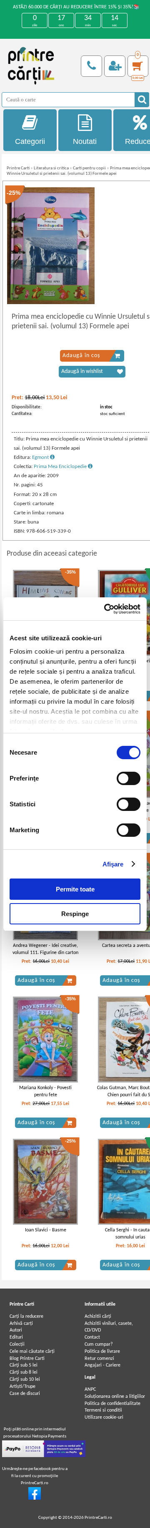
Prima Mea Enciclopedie (61, 466)
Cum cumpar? (99, 1344)
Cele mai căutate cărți (32, 1351)
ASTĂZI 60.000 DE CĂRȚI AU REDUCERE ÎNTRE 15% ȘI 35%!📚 (76, 7)
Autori (16, 1330)
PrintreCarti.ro (98, 1517)
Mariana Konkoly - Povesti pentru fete (45, 1091)
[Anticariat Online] (34, 1498)
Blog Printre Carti (27, 1358)
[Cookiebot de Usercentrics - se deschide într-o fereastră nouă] (105, 609)
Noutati (85, 141)
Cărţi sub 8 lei (24, 1372)
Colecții (17, 1344)
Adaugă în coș (81, 355)
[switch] (128, 778)
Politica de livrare (102, 1351)
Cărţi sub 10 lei (25, 1379)
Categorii (30, 141)
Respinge (75, 913)
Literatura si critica (51, 168)
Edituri (16, 1337)
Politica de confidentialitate (112, 1403)
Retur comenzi (99, 1358)
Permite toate (75, 889)
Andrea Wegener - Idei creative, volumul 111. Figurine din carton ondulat (45, 952)
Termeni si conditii (103, 1410)
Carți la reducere (26, 1316)
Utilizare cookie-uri (104, 1417)
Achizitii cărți (98, 1316)
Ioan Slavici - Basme (45, 1230)
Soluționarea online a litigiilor (115, 1396)
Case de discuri (25, 1393)
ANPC (90, 1389)
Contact (92, 1337)
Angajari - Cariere (102, 1365)
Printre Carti (18, 168)
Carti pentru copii (89, 168)
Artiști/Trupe (22, 1386)
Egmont (41, 457)
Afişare (113, 864)
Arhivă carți (21, 1323)
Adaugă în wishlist (82, 371)
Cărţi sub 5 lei (24, 1365)
